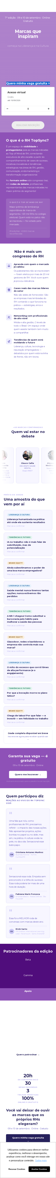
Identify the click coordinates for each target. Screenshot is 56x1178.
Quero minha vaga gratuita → (28, 1139)
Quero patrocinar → (28, 1054)
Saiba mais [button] (41, 1160)
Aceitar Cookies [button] (39, 1169)
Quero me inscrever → (28, 774)
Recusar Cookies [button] (16, 1169)
